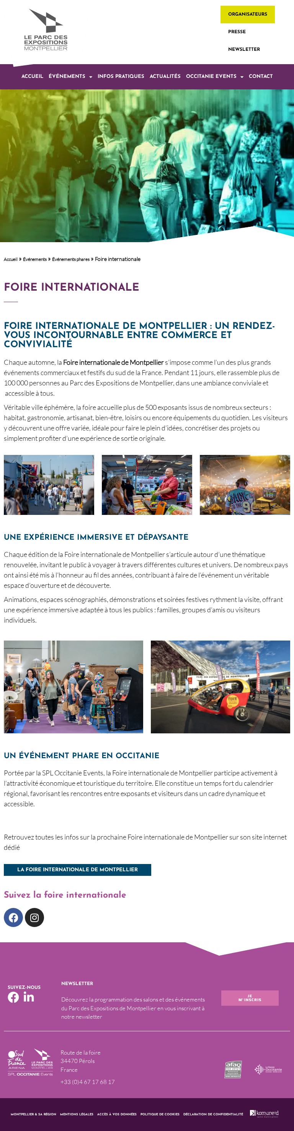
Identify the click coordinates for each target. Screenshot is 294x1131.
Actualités (165, 76)
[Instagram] (34, 917)
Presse (237, 32)
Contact (261, 76)
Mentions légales (76, 1114)
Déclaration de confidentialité (213, 1114)
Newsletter (244, 49)
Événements (67, 76)
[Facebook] (13, 917)
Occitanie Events (211, 76)
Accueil (32, 76)
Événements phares (71, 259)
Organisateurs (247, 14)
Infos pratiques (121, 76)
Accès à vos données (117, 1114)
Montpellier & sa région (33, 1114)
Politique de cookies (160, 1114)
